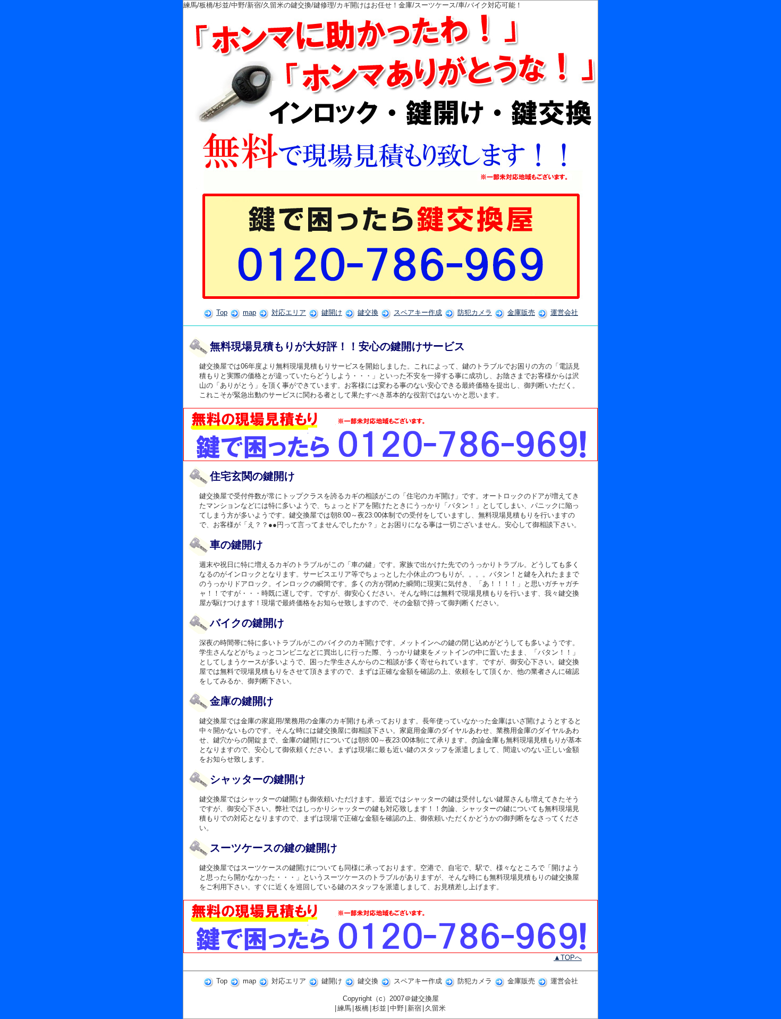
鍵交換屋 (425, 999)
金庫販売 (521, 312)
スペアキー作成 (418, 312)
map (249, 312)
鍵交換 (368, 312)
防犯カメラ (474, 312)
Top (221, 312)
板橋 (362, 1008)
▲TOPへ (568, 958)
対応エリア (288, 312)
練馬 (344, 1008)
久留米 (435, 1008)
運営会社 (564, 312)
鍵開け (331, 312)
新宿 (414, 1008)
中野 (397, 1008)
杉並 (379, 1008)
